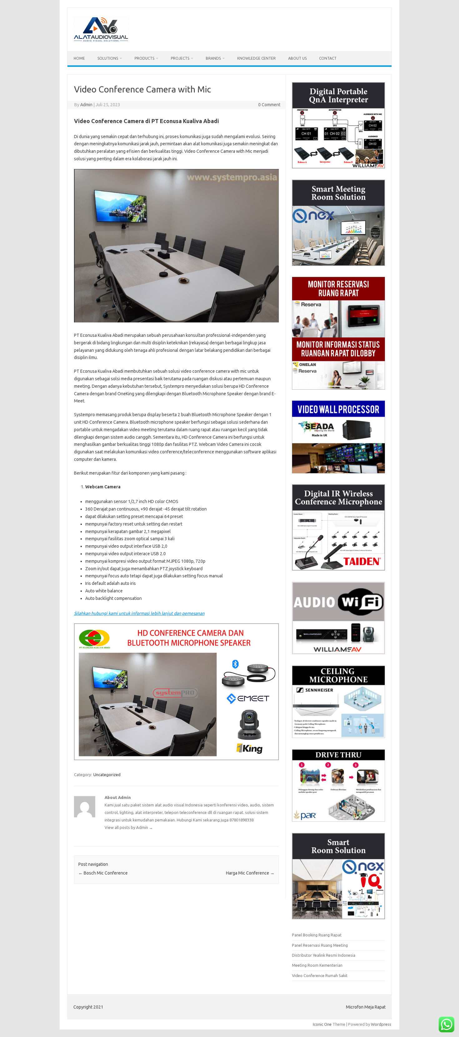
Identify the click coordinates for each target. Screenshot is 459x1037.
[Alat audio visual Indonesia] (101, 40)
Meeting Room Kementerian (317, 965)
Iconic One (322, 1024)
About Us (297, 58)
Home (79, 58)
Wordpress (381, 1024)
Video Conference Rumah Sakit (320, 975)
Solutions (107, 58)
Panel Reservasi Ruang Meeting (320, 945)
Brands (213, 58)
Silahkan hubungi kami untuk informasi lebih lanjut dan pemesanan (139, 613)
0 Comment (269, 104)
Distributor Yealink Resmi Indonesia (323, 955)
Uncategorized (107, 774)
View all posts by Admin (129, 827)
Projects (180, 58)
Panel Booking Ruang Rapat (317, 935)
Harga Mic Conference (250, 872)
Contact (328, 58)
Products (144, 58)
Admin (86, 104)
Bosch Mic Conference (103, 872)
